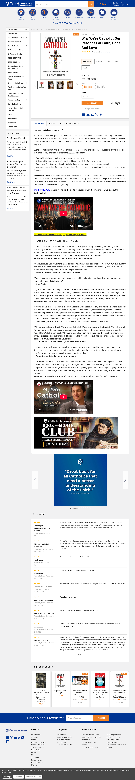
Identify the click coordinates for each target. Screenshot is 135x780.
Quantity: (86, 92)
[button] (116, 104)
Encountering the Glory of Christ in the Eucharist (16, 164)
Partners (34, 752)
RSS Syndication (37, 762)
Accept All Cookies (33, 776)
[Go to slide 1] (70, 508)
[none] (56, 56)
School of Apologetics (16, 38)
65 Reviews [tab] (38, 514)
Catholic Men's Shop (89, 742)
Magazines (12, 122)
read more (11, 156)
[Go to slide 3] (75, 508)
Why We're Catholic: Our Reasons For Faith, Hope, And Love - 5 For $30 (80, 694)
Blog (32, 755)
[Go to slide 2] (125, 480)
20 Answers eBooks (15, 54)
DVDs (10, 114)
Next (77, 85)
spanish (99, 61)
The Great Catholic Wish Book (17, 88)
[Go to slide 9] (87, 508)
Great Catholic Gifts (15, 83)
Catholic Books (13, 46)
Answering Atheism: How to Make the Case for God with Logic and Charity (100, 694)
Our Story (34, 737)
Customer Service (37, 747)
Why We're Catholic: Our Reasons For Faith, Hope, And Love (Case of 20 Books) (119, 694)
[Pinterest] (101, 115)
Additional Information (69, 123)
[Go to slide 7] (83, 508)
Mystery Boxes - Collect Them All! (16, 109)
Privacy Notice (36, 760)
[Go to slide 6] (81, 508)
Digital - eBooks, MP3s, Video (16, 78)
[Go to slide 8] (85, 508)
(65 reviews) (95, 52)
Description (39, 123)
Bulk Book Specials (15, 42)
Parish (33, 740)
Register (116, 5)
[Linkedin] (8, 742)
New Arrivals (12, 34)
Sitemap (34, 765)
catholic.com (35, 735)
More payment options (92, 109)
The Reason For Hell (16, 138)
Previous (35, 85)
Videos (52, 123)
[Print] (92, 115)
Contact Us (35, 757)
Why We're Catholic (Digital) (60, 692)
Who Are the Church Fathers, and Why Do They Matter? (16, 190)
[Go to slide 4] (77, 508)
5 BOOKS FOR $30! (14, 58)
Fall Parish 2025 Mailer (39, 742)
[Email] (88, 115)
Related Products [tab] (42, 666)
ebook (117, 61)
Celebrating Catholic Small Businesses (15, 94)
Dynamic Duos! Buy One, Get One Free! (16, 67)
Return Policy (36, 750)
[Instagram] (23, 738)
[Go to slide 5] (79, 508)
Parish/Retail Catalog (38, 745)
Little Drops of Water (114, 735)
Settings (7, 776)
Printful (84, 745)
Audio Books (12, 118)
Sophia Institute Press (90, 747)
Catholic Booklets (14, 104)
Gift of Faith (12, 127)
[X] (96, 115)
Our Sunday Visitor (113, 740)
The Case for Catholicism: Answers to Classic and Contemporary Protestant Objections (41, 696)
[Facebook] (84, 115)
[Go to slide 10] (35, 480)
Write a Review (106, 52)
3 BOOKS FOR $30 (14, 62)
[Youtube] (15, 738)
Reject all (18, 776)
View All (109, 747)
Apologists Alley (14, 100)
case (108, 61)
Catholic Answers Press (90, 735)
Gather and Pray (112, 742)
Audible (85, 68)
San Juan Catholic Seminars (116, 745)
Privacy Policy (6, 772)
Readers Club (13, 72)
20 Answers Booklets (15, 50)
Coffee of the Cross (113, 737)
